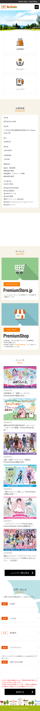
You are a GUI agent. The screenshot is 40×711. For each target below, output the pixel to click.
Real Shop (33, 1)
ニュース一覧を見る (20, 573)
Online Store (23, 1)
